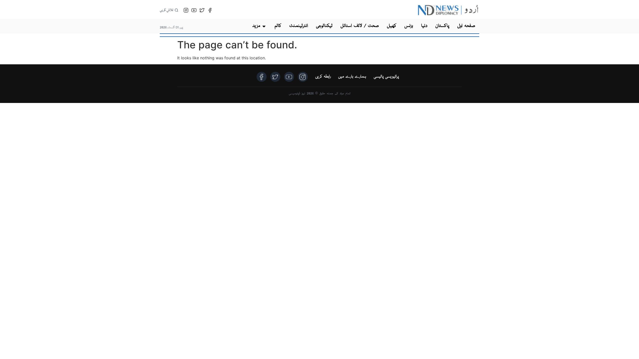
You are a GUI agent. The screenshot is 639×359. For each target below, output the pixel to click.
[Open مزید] (264, 26)
